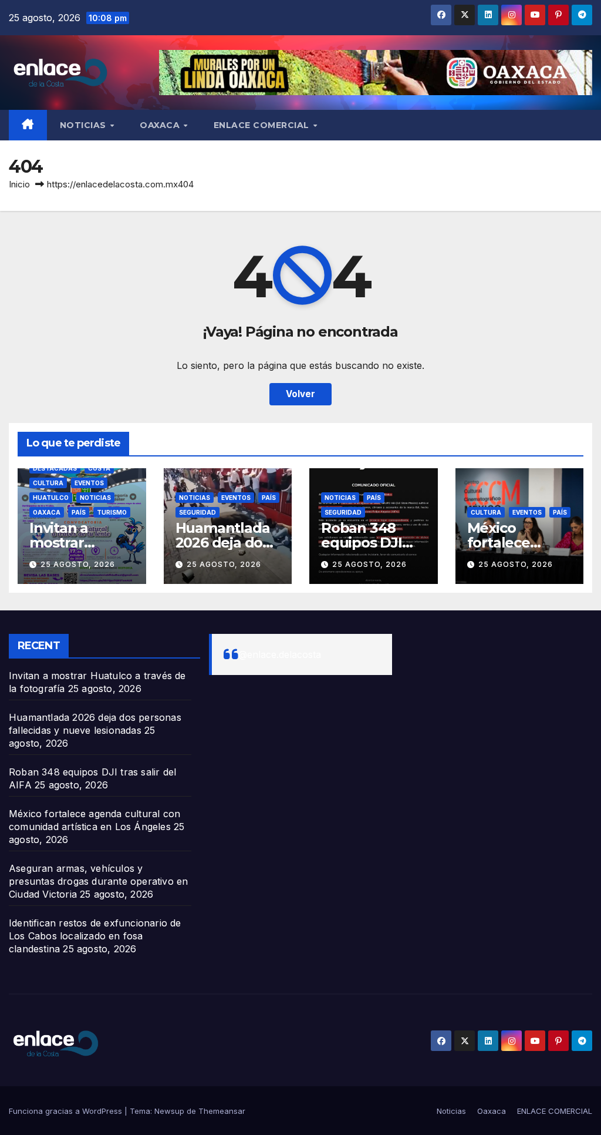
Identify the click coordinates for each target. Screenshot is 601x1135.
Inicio (19, 184)
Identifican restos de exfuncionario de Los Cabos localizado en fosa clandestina (95, 936)
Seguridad (197, 512)
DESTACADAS (55, 468)
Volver (300, 393)
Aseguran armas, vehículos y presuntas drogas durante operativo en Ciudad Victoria (98, 881)
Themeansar (221, 1111)
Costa (99, 468)
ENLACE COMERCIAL (263, 125)
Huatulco (51, 497)
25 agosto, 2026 (77, 564)
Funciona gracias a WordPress (66, 1111)
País (79, 512)
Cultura (48, 482)
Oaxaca (161, 125)
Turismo (112, 512)
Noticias (84, 125)
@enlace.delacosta (279, 654)
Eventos (89, 482)
